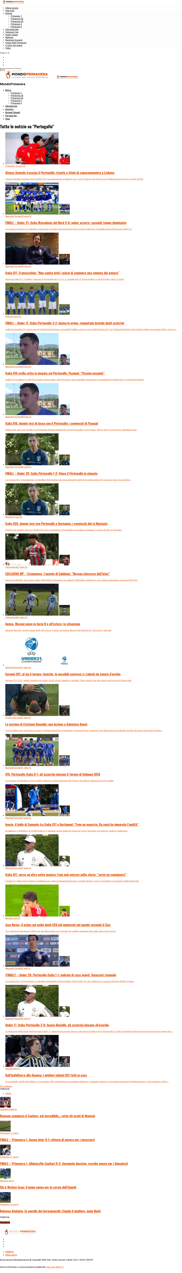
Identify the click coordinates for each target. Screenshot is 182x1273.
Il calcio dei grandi (13, 45)
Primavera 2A (17, 19)
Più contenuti (6, 1086)
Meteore (9, 37)
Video (8, 48)
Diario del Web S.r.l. (55, 1267)
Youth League (11, 35)
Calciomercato (12, 29)
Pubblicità (9, 1251)
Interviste (9, 10)
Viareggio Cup (11, 32)
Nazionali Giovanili (13, 40)
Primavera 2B (17, 21)
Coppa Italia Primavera (15, 43)
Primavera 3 (16, 24)
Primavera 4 (16, 27)
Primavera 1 (16, 16)
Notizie (8, 13)
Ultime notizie (11, 8)
